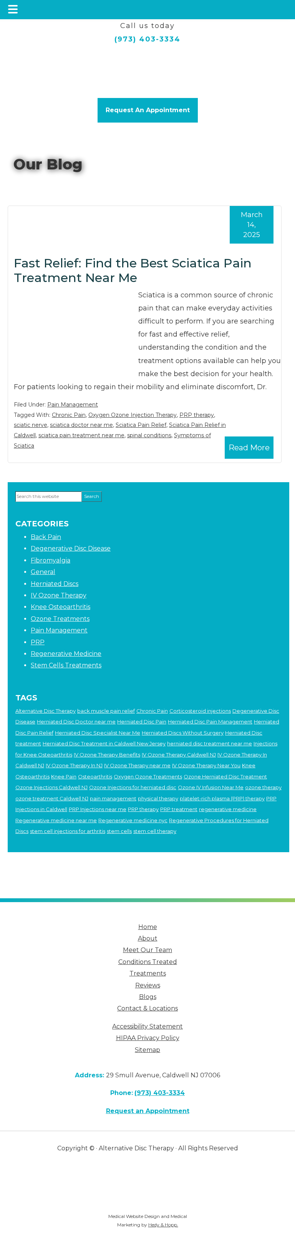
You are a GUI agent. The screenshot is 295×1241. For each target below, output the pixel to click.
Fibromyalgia (50, 560)
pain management (113, 798)
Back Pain (46, 537)
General (43, 572)
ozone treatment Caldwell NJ (51, 798)
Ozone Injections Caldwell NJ (51, 787)
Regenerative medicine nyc (132, 820)
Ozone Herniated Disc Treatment (225, 776)
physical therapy (158, 798)
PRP (38, 642)
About (147, 938)
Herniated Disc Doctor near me (76, 721)
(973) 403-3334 (147, 39)
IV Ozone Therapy (58, 595)
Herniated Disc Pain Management (210, 721)
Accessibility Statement (147, 1026)
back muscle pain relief (106, 711)
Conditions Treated (147, 962)
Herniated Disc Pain (141, 721)
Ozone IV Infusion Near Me (211, 787)
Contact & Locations (147, 1008)
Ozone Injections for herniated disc (132, 787)
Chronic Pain (69, 414)
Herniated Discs (54, 583)
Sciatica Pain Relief (141, 424)
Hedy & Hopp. (163, 1225)
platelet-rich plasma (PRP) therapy (222, 798)
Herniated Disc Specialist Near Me (97, 733)
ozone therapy (263, 787)
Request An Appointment (148, 110)
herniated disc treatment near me (209, 743)
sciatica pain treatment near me (81, 435)
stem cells (119, 831)
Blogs (147, 996)
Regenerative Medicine (66, 653)
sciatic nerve (30, 424)
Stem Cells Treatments (66, 665)
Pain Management (72, 404)
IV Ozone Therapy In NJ (74, 765)
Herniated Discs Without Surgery (183, 733)
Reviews (147, 985)
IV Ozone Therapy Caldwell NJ (179, 755)
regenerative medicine (228, 809)
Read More (249, 447)
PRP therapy (196, 414)
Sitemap (147, 1050)
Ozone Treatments (60, 618)
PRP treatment (178, 809)
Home (147, 927)
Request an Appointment (147, 1111)
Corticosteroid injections (200, 711)
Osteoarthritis (95, 776)
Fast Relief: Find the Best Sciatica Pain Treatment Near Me (133, 270)
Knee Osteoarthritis (60, 607)
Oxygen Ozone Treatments (148, 776)
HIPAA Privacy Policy (147, 1038)
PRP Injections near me (97, 809)
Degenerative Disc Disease (71, 548)
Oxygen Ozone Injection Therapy (132, 414)
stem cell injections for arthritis (67, 831)
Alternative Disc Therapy (45, 711)
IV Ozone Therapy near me (137, 765)
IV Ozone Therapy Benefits (107, 755)
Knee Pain (63, 776)
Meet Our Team (147, 950)
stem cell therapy (154, 831)
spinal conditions (149, 435)
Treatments (147, 973)
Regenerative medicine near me (56, 820)
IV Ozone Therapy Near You (206, 765)
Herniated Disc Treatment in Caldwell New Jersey (104, 743)
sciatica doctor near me (81, 424)
